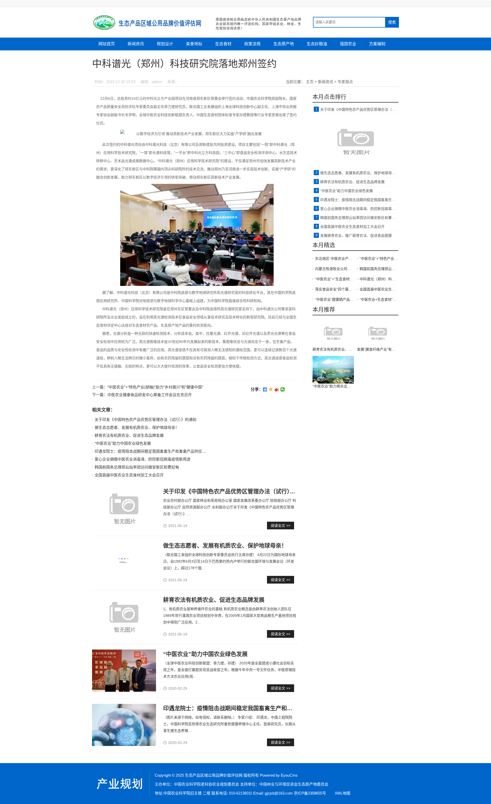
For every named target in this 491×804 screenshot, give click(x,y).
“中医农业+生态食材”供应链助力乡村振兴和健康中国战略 (379, 299)
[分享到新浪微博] (277, 389)
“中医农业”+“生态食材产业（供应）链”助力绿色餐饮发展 (334, 279)
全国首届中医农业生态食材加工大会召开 (129, 475)
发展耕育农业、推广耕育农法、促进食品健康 (356, 235)
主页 (310, 82)
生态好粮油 (317, 44)
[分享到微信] (283, 389)
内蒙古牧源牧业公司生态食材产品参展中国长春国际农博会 (334, 269)
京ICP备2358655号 (310, 793)
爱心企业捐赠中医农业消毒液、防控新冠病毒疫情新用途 (143, 459)
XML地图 (342, 793)
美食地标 (194, 44)
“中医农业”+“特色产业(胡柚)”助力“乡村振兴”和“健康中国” (379, 258)
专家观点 (345, 82)
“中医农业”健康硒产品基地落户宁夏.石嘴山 (334, 299)
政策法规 (252, 44)
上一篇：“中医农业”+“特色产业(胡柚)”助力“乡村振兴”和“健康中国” (147, 387)
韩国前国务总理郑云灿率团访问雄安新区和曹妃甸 (137, 467)
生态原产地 (283, 44)
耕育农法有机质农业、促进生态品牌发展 (129, 435)
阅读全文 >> (280, 525)
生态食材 (223, 44)
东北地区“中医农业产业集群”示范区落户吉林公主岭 (334, 258)
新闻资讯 (136, 44)
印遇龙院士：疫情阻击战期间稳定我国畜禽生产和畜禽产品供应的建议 (154, 451)
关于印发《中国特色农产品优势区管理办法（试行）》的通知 (145, 419)
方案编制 (377, 44)
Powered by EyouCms (278, 775)
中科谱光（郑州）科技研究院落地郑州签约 (379, 279)
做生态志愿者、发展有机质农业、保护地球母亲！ (137, 427)
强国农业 (348, 44)
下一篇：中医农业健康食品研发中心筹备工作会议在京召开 (142, 395)
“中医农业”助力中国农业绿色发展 (123, 443)
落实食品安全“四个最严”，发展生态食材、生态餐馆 (334, 289)
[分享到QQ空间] (271, 389)
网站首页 (106, 44)
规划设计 (165, 44)
